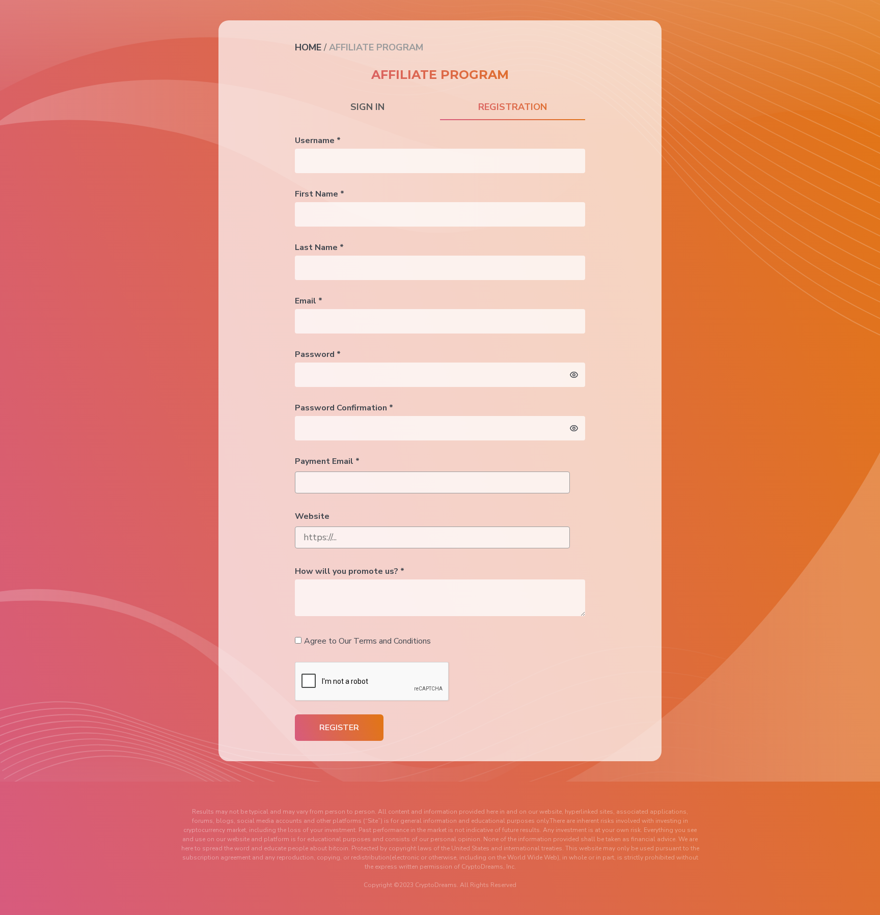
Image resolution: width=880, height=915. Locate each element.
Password (318, 354)
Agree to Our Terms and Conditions (367, 641)
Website (312, 516)
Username (318, 140)
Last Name (319, 247)
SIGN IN (367, 107)
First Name (319, 194)
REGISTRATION (512, 107)
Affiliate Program (376, 47)
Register (339, 727)
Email (308, 301)
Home (308, 47)
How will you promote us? (349, 571)
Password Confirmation (344, 407)
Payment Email (327, 461)
